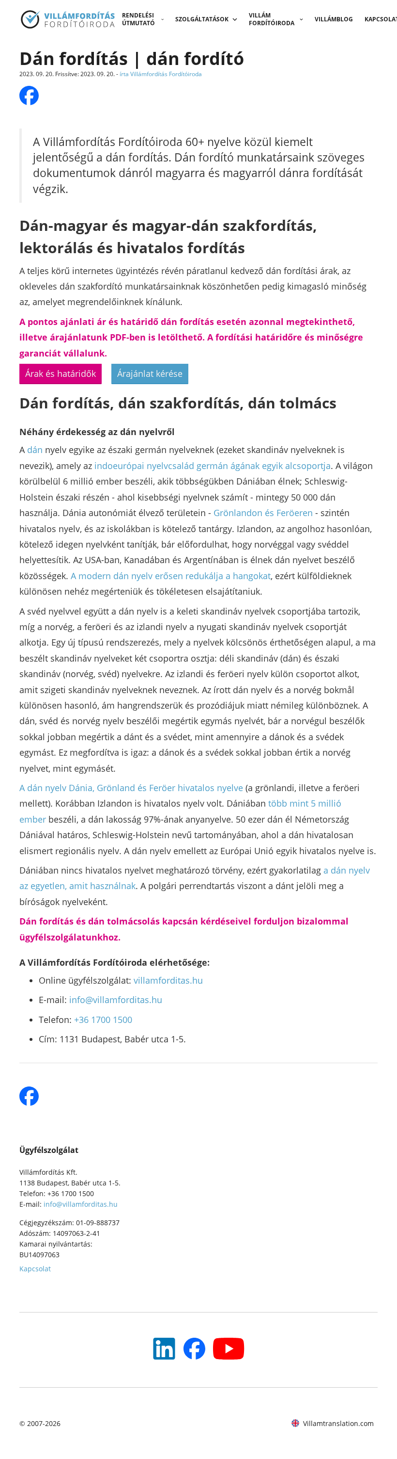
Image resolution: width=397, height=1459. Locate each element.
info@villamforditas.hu (115, 999)
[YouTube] (164, 1349)
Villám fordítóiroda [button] (271, 19)
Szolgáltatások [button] (202, 19)
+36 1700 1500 (103, 1019)
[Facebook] (194, 1349)
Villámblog (334, 19)
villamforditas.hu (168, 980)
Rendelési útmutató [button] (138, 19)
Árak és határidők (60, 373)
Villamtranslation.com (338, 1423)
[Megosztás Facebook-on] (29, 95)
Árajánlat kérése (150, 373)
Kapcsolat (35, 1268)
